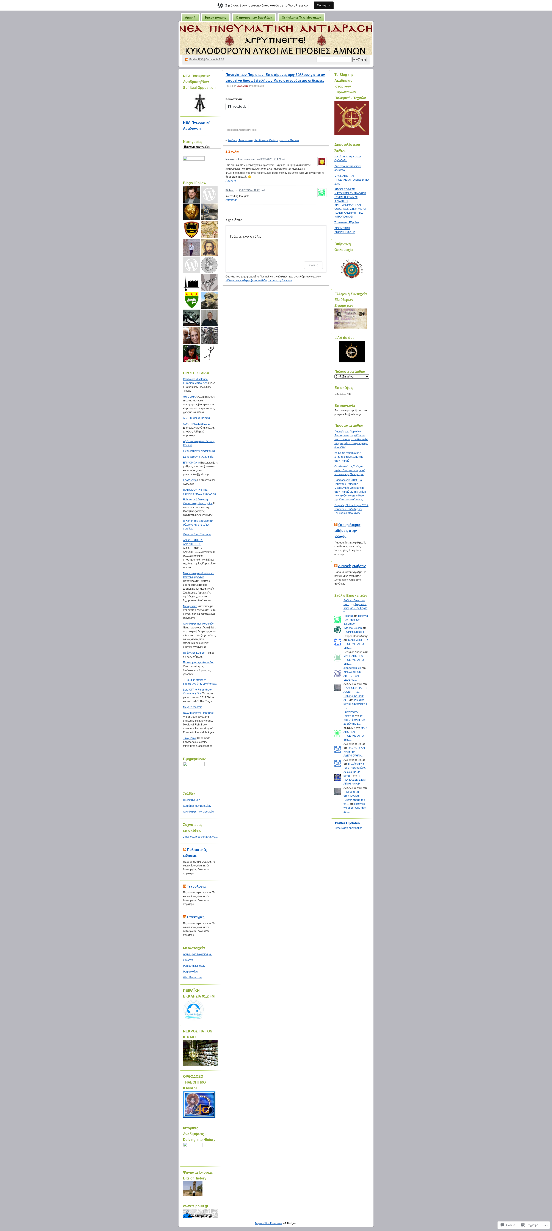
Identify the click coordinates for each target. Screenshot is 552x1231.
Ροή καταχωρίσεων (194, 965)
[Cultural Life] (191, 335)
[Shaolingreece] (209, 194)
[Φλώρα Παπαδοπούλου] (191, 353)
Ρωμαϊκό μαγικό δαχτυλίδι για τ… (355, 704)
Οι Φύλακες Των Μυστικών (301, 17)
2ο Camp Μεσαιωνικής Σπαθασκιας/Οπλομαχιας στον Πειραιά (263, 140)
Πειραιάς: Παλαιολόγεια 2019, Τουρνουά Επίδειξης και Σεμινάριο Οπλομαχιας (351, 509)
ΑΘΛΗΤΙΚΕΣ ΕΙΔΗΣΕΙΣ (196, 423)
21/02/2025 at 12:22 (249, 190)
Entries (196, 59)
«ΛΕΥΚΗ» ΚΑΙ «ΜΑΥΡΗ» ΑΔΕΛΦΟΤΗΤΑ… (354, 751)
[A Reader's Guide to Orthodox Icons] (209, 247)
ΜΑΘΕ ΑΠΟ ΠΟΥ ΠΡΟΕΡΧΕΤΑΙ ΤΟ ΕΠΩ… (355, 644)
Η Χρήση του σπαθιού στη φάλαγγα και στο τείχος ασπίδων (198, 524)
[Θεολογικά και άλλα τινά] (209, 318)
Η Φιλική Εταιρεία (353, 631)
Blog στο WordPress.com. (268, 1223)
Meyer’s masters (192, 707)
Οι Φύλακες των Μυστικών (198, 623)
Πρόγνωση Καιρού (194, 652)
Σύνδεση (188, 960)
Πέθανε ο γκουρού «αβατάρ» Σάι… (354, 807)
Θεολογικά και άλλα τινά (197, 534)
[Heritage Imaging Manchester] (191, 194)
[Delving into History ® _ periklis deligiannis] (191, 318)
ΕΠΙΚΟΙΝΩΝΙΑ (191, 462)
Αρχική (190, 17)
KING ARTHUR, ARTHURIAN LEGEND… (352, 675)
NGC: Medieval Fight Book (198, 712)
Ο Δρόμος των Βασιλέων (254, 17)
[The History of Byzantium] (191, 265)
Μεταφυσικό (190, 606)
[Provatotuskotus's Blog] (209, 353)
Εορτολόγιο (190, 480)
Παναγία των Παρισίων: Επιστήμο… (355, 619)
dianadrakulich (352, 668)
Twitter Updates (347, 823)
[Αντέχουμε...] (209, 212)
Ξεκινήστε (323, 5)
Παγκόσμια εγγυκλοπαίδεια (198, 662)
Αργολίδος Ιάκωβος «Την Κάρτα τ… (355, 608)
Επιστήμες (195, 917)
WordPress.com (192, 977)
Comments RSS (214, 59)
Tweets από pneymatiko (348, 828)
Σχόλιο (313, 265)
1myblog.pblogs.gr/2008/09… (200, 836)
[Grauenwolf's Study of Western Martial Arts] (191, 300)
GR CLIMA (189, 396)
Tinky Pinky (189, 738)
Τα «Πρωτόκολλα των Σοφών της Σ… (354, 719)
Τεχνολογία (196, 886)
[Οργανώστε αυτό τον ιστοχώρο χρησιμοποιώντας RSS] (184, 850)
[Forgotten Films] (209, 282)
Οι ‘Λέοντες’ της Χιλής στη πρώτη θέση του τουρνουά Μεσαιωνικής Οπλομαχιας (349, 470)
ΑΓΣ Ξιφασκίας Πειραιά (196, 418)
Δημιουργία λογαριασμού (197, 954)
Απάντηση (231, 180)
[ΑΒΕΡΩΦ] (191, 229)
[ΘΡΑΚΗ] (209, 229)
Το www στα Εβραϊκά (346, 222)
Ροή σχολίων (190, 971)
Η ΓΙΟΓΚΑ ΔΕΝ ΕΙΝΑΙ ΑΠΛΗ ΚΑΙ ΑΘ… (354, 779)
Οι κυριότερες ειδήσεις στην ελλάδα (347, 530)
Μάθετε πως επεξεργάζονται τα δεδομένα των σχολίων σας (259, 280)
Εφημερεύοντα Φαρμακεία (198, 456)
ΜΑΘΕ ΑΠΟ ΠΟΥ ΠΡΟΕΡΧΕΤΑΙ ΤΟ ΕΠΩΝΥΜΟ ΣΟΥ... (351, 179)
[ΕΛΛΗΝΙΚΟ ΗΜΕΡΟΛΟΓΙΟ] (191, 247)
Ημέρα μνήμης (215, 17)
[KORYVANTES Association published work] (191, 212)
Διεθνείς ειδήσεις (352, 566)
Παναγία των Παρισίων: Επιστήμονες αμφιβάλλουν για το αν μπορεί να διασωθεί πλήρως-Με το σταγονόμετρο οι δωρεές (351, 439)
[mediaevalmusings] (209, 300)
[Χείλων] (209, 265)
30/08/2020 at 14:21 (270, 159)
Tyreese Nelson (352, 628)
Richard (230, 190)
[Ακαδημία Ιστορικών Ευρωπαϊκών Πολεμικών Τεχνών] (209, 335)
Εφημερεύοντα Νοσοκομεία (199, 451)
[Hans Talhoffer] (191, 282)
